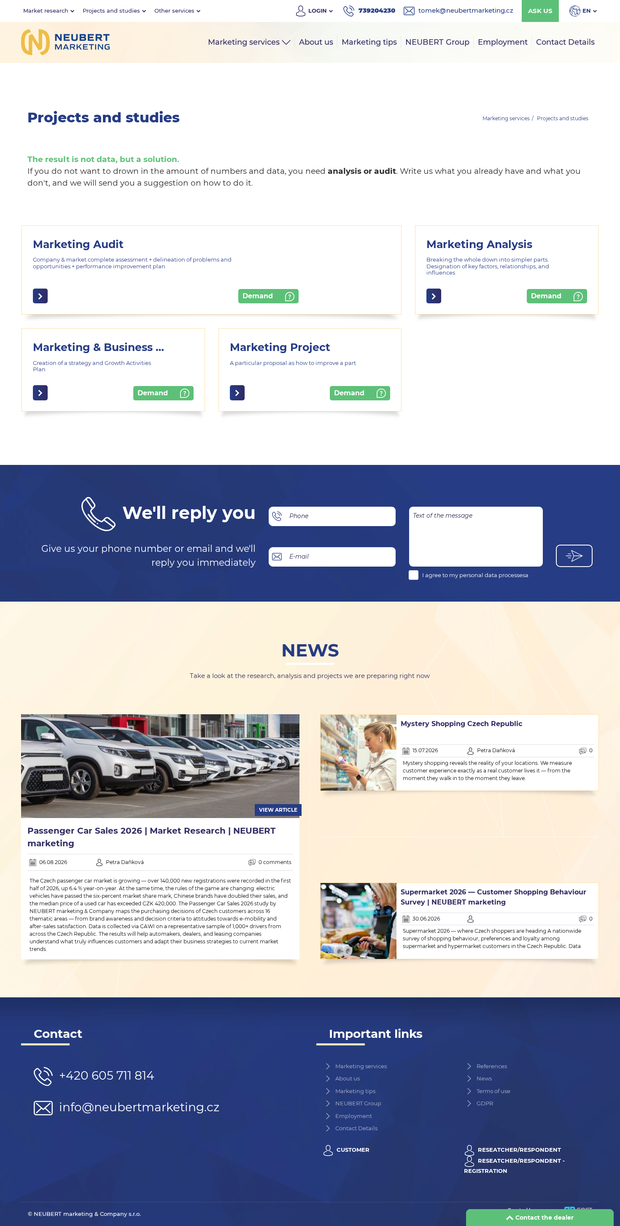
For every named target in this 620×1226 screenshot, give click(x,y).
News (484, 1078)
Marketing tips (355, 1091)
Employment (353, 1116)
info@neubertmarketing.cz (137, 1107)
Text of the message (442, 515)
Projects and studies (562, 118)
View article (278, 810)
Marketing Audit (78, 244)
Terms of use (493, 1091)
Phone (298, 516)
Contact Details (356, 1128)
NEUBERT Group (358, 1103)
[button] (48, 11)
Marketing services (506, 118)
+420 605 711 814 (106, 1075)
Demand (259, 296)
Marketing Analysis (479, 244)
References (492, 1066)
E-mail (299, 556)
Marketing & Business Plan (106, 347)
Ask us (540, 11)
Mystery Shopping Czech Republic (461, 724)
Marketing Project (280, 347)
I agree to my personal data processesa (475, 575)
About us (347, 1078)
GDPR (485, 1103)
